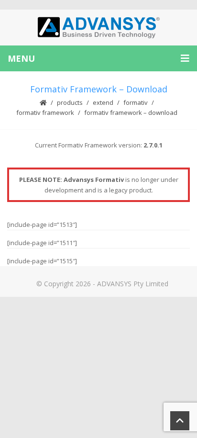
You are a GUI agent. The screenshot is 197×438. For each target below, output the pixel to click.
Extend (103, 102)
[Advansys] (98, 27)
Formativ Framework (45, 112)
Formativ (135, 102)
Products (70, 102)
